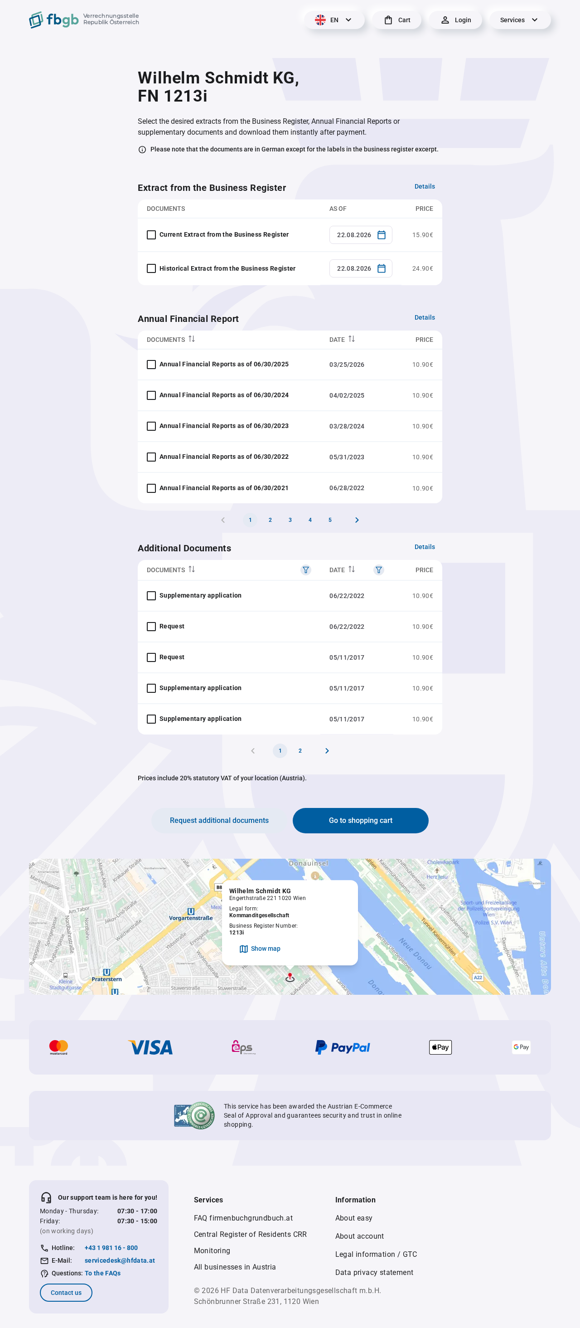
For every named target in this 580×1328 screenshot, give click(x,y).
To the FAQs (103, 1273)
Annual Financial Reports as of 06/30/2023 (224, 425)
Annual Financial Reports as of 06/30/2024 (224, 395)
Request (172, 626)
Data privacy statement (374, 1272)
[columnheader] (229, 340)
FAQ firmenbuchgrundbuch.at (243, 1218)
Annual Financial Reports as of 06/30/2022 (224, 456)
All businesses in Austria (235, 1267)
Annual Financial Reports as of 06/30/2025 (224, 364)
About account (359, 1236)
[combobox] (360, 235)
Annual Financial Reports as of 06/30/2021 (224, 487)
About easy (354, 1218)
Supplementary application (201, 595)
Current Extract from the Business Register (224, 234)
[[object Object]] (305, 569)
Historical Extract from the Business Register (228, 268)
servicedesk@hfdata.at (120, 1260)
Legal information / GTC (376, 1254)
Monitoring (212, 1250)
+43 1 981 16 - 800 (111, 1247)
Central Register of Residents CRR (250, 1234)
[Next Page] (357, 520)
